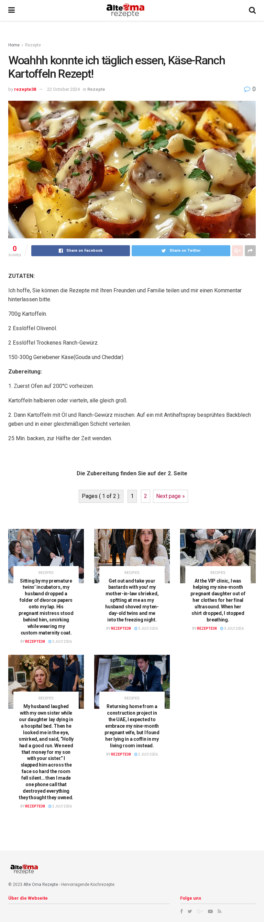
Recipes (46, 573)
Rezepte (33, 45)
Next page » (170, 496)
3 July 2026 (62, 641)
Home (14, 45)
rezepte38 (25, 89)
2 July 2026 (62, 806)
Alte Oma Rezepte (40, 884)
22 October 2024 (63, 89)
